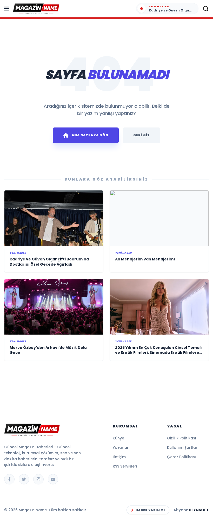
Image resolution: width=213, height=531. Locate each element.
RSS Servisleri (125, 466)
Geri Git (141, 135)
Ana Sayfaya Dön (90, 135)
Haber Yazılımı (150, 510)
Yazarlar (121, 447)
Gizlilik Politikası (181, 438)
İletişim (119, 456)
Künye (118, 438)
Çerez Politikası (181, 456)
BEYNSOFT (199, 510)
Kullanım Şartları (182, 447)
